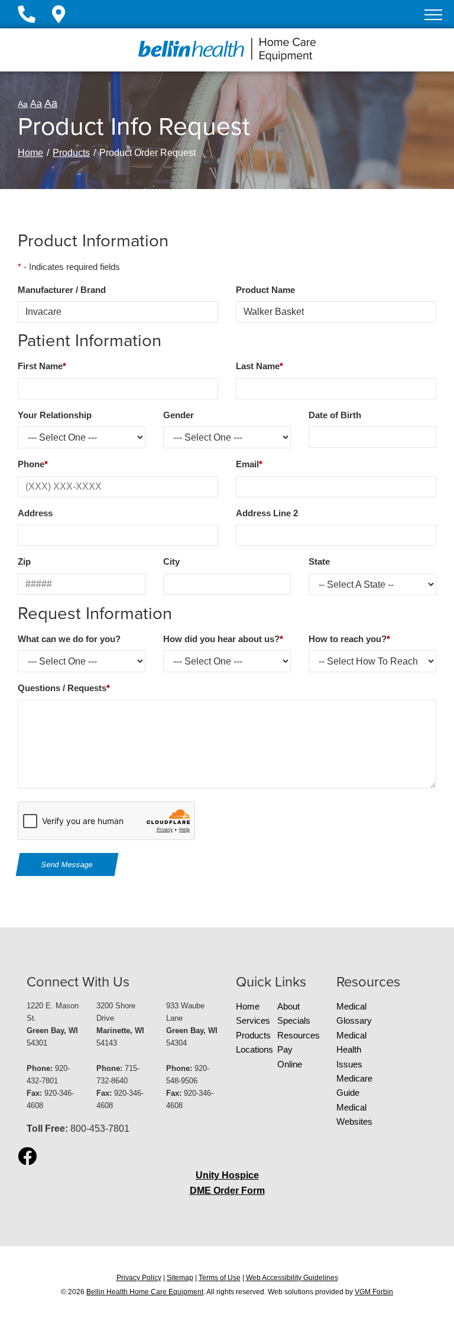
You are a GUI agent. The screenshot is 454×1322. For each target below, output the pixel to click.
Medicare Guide (354, 1086)
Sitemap (180, 1278)
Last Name (259, 366)
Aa (23, 104)
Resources (298, 1035)
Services (253, 1020)
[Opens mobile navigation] (433, 15)
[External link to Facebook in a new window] (27, 1157)
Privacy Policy (138, 1278)
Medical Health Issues (351, 1050)
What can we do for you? (69, 639)
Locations (254, 1049)
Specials (293, 1020)
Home (30, 153)
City (171, 561)
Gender (178, 415)
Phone (33, 464)
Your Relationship (55, 415)
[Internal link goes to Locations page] (58, 17)
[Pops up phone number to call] (34, 17)
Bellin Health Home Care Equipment (144, 1292)
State (319, 561)
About (288, 1006)
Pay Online (289, 1057)
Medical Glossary (354, 1013)
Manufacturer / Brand (62, 290)
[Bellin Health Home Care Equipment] (227, 49)
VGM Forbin (374, 1292)
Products (71, 153)
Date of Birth (335, 415)
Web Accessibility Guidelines (292, 1278)
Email (249, 464)
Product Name (265, 290)
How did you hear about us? (223, 639)
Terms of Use (220, 1278)
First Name (42, 366)
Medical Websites (354, 1114)
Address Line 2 (267, 513)
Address (35, 513)
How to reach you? (349, 639)
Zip (24, 561)
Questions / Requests (64, 688)
